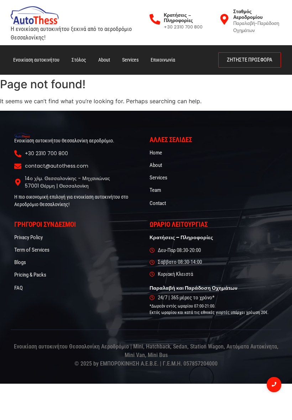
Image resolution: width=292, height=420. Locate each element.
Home (156, 152)
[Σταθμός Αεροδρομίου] (224, 20)
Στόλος (79, 60)
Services (130, 60)
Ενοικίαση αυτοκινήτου (36, 60)
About (104, 60)
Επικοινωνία (163, 60)
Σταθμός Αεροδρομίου (248, 14)
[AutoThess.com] (22, 135)
